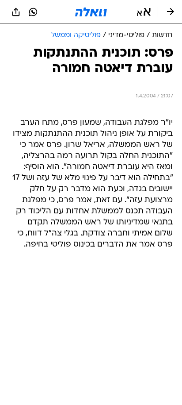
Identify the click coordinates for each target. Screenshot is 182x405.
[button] (144, 12)
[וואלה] (91, 12)
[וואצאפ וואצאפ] (33, 12)
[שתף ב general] (16, 12)
